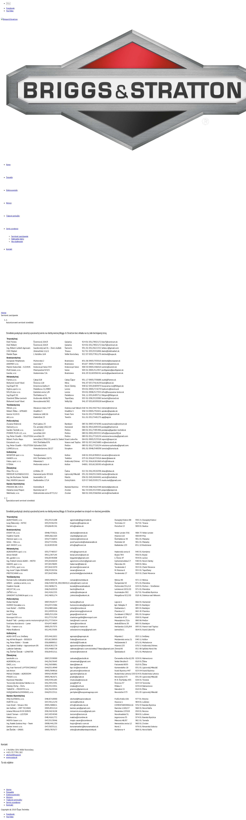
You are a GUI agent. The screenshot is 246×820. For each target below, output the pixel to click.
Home (8, 164)
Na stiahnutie (17, 241)
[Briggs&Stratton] (9, 19)
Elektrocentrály (12, 190)
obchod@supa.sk (13, 754)
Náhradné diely (17, 239)
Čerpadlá (9, 177)
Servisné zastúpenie (19, 236)
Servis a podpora (12, 228)
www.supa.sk (11, 757)
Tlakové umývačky (13, 216)
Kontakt (9, 249)
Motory (9, 203)
